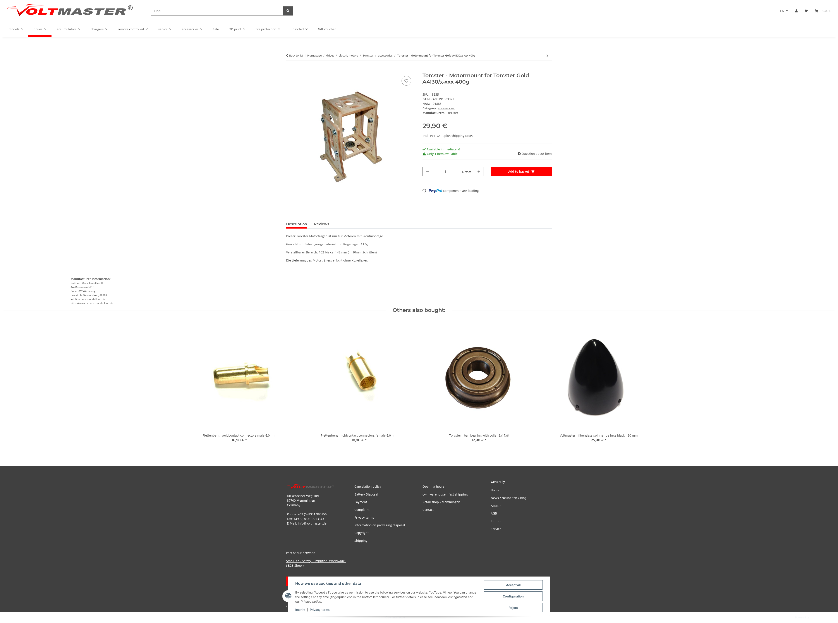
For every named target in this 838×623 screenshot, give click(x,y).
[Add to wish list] (406, 81)
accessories (446, 108)
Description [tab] (296, 224)
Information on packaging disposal (379, 525)
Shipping (360, 541)
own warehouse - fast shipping (445, 494)
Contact (428, 510)
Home (495, 490)
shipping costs (462, 136)
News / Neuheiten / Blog (508, 498)
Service (496, 529)
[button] (796, 10)
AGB (494, 513)
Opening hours (433, 486)
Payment (360, 502)
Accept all (513, 585)
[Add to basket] (289, 70)
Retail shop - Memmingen (441, 502)
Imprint (300, 609)
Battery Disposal (366, 494)
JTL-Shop (815, 617)
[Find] (288, 10)
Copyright (361, 533)
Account (497, 506)
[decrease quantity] (427, 171)
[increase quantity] (479, 171)
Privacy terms (320, 609)
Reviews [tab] (321, 224)
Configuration (513, 596)
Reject (513, 607)
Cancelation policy (367, 486)
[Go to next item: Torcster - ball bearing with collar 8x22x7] (547, 55)
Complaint (361, 510)
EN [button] (782, 11)
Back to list (296, 55)
